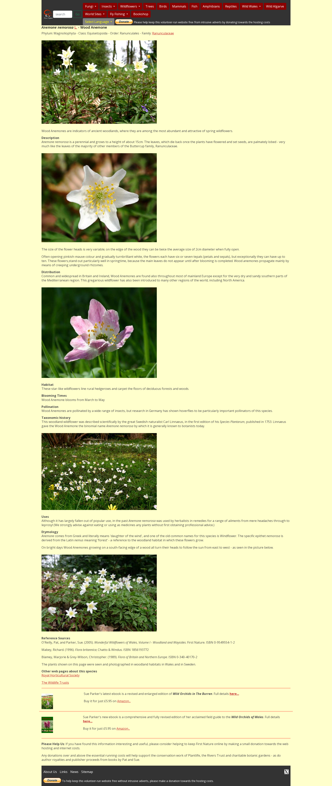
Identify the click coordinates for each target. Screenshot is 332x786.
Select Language (97, 22)
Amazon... (124, 701)
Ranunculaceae (163, 33)
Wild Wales (250, 6)
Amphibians (211, 6)
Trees (149, 6)
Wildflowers (129, 6)
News (74, 772)
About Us (50, 772)
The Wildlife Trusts (55, 682)
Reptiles (231, 6)
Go (78, 14)
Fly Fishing (118, 14)
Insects (107, 6)
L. (75, 27)
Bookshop (140, 14)
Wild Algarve (275, 6)
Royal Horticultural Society (61, 675)
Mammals (179, 6)
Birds (163, 6)
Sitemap (87, 772)
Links (63, 772)
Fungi (89, 6)
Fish (194, 6)
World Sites (93, 14)
